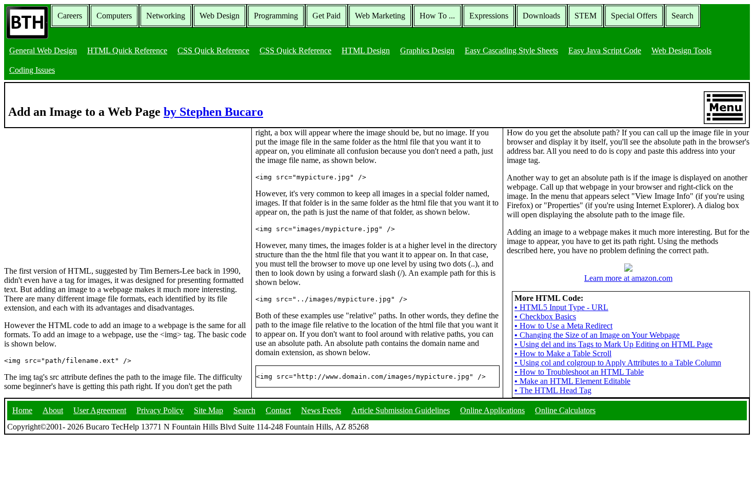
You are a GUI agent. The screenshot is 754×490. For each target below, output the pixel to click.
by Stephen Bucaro (213, 111)
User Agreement (99, 410)
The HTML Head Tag (552, 390)
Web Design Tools (681, 50)
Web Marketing (380, 15)
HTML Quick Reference (127, 50)
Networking (165, 15)
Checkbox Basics (545, 316)
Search (682, 15)
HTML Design (366, 50)
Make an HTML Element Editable (572, 381)
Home (22, 410)
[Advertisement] (81, 192)
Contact (278, 410)
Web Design (220, 15)
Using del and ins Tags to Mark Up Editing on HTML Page (613, 344)
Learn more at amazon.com (628, 278)
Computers (114, 15)
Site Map (208, 410)
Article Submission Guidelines (400, 410)
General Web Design (43, 50)
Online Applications (492, 410)
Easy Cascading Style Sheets (511, 50)
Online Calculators (565, 410)
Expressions (488, 15)
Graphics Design (427, 50)
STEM (585, 15)
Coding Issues (32, 70)
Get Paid (326, 15)
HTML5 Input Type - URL (561, 307)
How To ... (437, 15)
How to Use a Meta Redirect (563, 325)
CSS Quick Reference (213, 50)
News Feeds (321, 410)
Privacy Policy (160, 410)
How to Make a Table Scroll (562, 353)
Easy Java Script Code (604, 50)
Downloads (541, 15)
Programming (276, 15)
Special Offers (634, 15)
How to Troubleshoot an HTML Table (579, 372)
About (53, 410)
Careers (69, 15)
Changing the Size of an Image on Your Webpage (597, 335)
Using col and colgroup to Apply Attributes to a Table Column (617, 362)
